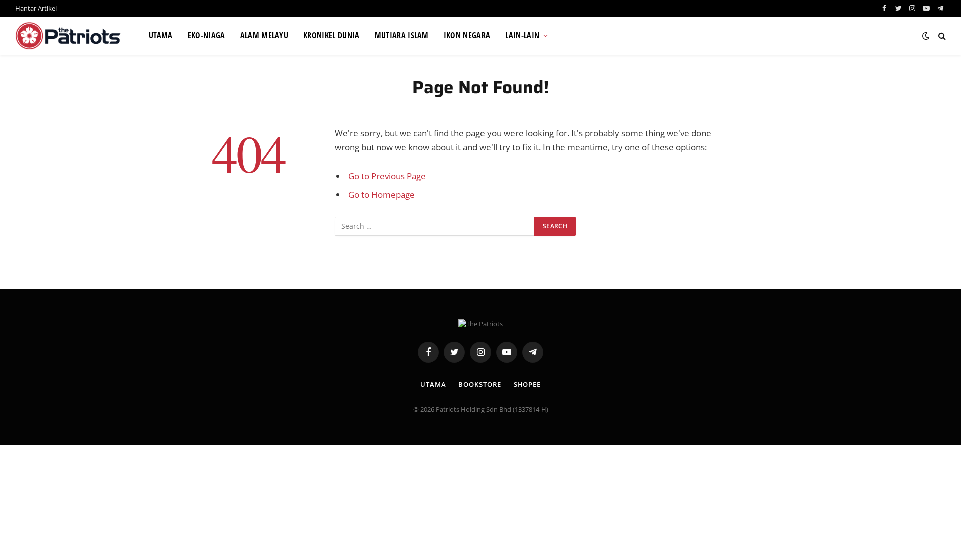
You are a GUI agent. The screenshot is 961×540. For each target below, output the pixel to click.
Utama (161, 35)
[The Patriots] (69, 36)
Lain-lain (522, 35)
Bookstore (479, 384)
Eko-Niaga (206, 35)
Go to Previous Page (387, 176)
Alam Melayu (264, 35)
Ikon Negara (467, 35)
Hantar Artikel (36, 8)
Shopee (527, 384)
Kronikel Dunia (331, 35)
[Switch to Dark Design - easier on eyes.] (926, 36)
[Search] (941, 36)
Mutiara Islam (402, 35)
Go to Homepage (381, 194)
